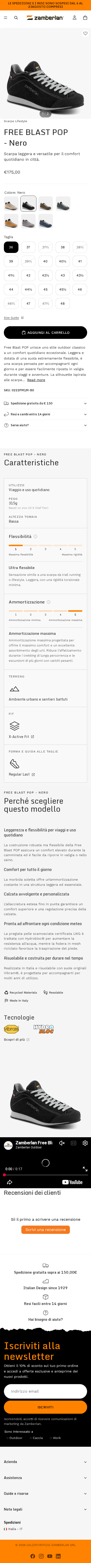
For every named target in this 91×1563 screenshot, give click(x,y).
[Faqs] (45, 1316)
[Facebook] (33, 1556)
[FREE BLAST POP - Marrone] (45, 203)
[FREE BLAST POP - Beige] (11, 203)
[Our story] (45, 1284)
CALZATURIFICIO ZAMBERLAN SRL (51, 1545)
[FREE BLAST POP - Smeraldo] (63, 203)
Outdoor (15, 1438)
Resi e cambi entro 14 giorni (30, 414)
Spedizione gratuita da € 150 (31, 403)
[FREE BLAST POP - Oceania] (45, 221)
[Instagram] (41, 1556)
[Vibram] (16, 1029)
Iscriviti (46, 1407)
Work (57, 1438)
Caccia (38, 1438)
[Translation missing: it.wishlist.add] (85, 33)
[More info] (35, 536)
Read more (36, 380)
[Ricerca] (16, 17)
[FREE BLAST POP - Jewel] (11, 221)
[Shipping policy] (45, 1269)
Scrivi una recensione (45, 1229)
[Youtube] (50, 1556)
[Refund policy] (45, 1300)
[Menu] (5, 18)
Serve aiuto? (20, 425)
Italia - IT (15, 1529)
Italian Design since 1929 (45, 1288)
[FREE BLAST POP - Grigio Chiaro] (28, 221)
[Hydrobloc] (45, 1029)
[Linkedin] (58, 1556)
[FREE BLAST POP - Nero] (28, 203)
